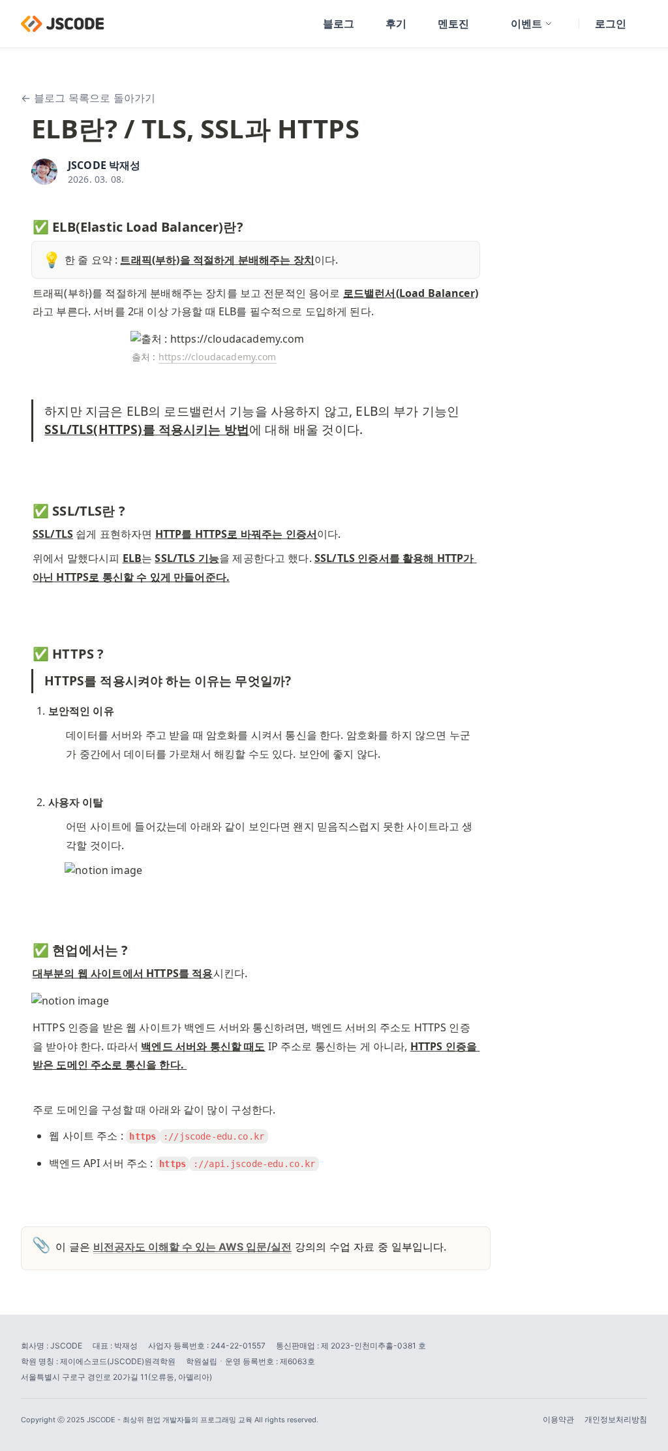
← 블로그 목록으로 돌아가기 (88, 97)
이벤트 (526, 23)
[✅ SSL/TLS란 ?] (26, 508)
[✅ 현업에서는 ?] (26, 947)
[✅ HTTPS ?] (26, 651)
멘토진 (453, 23)
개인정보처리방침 (615, 1419)
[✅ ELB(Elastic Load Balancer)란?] (26, 224)
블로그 (338, 23)
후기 (396, 23)
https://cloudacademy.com (218, 357)
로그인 (610, 23)
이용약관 (558, 1419)
